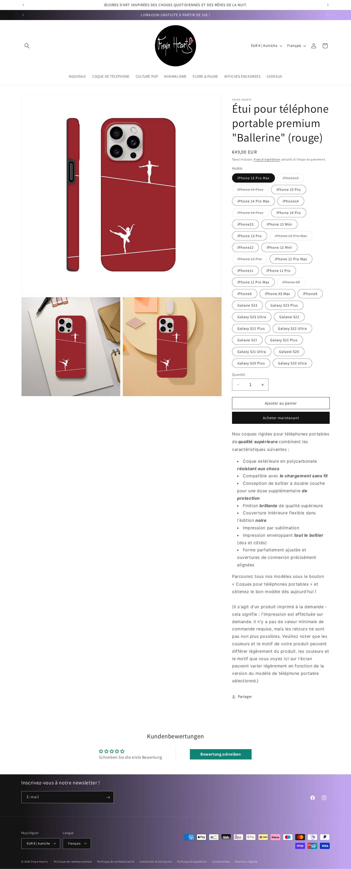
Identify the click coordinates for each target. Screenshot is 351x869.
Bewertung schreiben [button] (220, 754)
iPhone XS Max (277, 293)
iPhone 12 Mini (279, 247)
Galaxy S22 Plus (251, 328)
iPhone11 (245, 270)
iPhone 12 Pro (252, 260)
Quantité (238, 374)
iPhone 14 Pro (288, 212)
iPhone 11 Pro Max (253, 282)
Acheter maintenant (281, 417)
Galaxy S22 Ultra (292, 328)
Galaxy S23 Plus (284, 305)
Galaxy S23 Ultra (251, 317)
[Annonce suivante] (328, 5)
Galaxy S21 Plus (284, 340)
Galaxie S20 (289, 351)
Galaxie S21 (247, 340)
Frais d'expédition (267, 159)
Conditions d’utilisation (155, 861)
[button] (27, 45)
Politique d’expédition (192, 861)
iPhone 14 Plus (253, 213)
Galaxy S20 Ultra (292, 363)
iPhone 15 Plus (253, 190)
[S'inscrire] (108, 797)
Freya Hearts (39, 861)
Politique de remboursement (73, 861)
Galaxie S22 (289, 317)
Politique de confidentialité (115, 861)
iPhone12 (245, 247)
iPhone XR (294, 283)
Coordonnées (221, 861)
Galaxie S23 (247, 305)
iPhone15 (293, 179)
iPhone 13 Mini (279, 224)
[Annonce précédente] (23, 5)
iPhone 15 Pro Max (253, 178)
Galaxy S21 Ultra (251, 351)
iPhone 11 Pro (278, 270)
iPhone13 (245, 224)
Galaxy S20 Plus (251, 363)
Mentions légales (246, 861)
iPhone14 (291, 201)
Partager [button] (245, 696)
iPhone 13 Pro (249, 236)
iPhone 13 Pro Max (293, 236)
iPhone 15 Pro (288, 189)
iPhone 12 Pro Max (291, 259)
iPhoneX (244, 293)
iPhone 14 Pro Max (253, 201)
